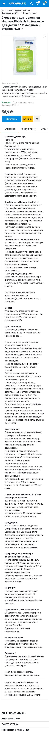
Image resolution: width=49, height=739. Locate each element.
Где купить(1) (28, 128)
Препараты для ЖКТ (10, 13)
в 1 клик (27, 119)
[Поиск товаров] (31, 3)
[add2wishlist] (37, 119)
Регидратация (29, 13)
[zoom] (44, 36)
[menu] (4, 3)
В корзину (11, 119)
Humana (30, 102)
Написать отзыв (9, 83)
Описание (9, 128)
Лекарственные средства (19, 10)
